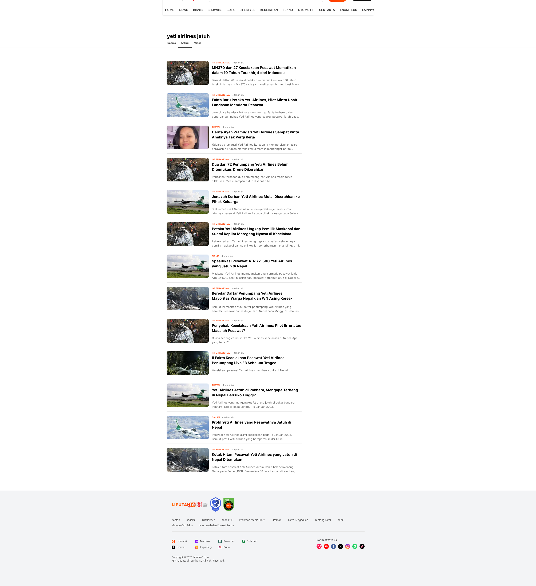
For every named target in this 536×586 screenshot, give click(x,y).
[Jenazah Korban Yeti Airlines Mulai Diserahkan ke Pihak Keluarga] (188, 202)
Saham (216, 417)
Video (197, 42)
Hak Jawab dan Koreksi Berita (216, 525)
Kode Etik (227, 520)
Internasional (221, 62)
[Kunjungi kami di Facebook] (333, 546)
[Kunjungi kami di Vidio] (319, 546)
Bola (231, 10)
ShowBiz (215, 10)
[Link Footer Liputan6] (190, 504)
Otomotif (306, 10)
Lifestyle (247, 10)
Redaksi (190, 520)
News (183, 10)
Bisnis (198, 10)
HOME (169, 10)
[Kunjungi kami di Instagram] (347, 546)
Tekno (288, 10)
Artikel (185, 42)
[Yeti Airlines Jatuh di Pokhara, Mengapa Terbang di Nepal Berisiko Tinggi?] (188, 395)
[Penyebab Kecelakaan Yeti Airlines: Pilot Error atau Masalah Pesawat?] (188, 331)
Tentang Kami (323, 520)
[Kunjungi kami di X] (340, 546)
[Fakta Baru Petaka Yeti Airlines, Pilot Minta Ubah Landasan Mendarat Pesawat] (188, 105)
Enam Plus (348, 10)
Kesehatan (269, 10)
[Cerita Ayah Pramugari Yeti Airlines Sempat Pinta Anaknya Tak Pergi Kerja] (188, 137)
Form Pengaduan (298, 520)
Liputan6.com (201, 557)
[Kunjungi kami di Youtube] (326, 546)
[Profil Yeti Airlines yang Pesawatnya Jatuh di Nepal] (188, 427)
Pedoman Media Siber (252, 520)
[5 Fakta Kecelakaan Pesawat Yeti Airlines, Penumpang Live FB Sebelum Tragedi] (188, 363)
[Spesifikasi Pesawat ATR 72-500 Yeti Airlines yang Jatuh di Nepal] (188, 266)
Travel (216, 127)
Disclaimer (208, 520)
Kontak (176, 520)
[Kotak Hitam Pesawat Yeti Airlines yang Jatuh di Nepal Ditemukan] (188, 460)
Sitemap (276, 520)
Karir (340, 520)
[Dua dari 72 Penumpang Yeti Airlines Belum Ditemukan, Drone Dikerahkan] (188, 169)
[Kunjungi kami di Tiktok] (362, 546)
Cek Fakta (327, 10)
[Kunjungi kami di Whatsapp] (354, 546)
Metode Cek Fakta (182, 525)
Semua (171, 42)
